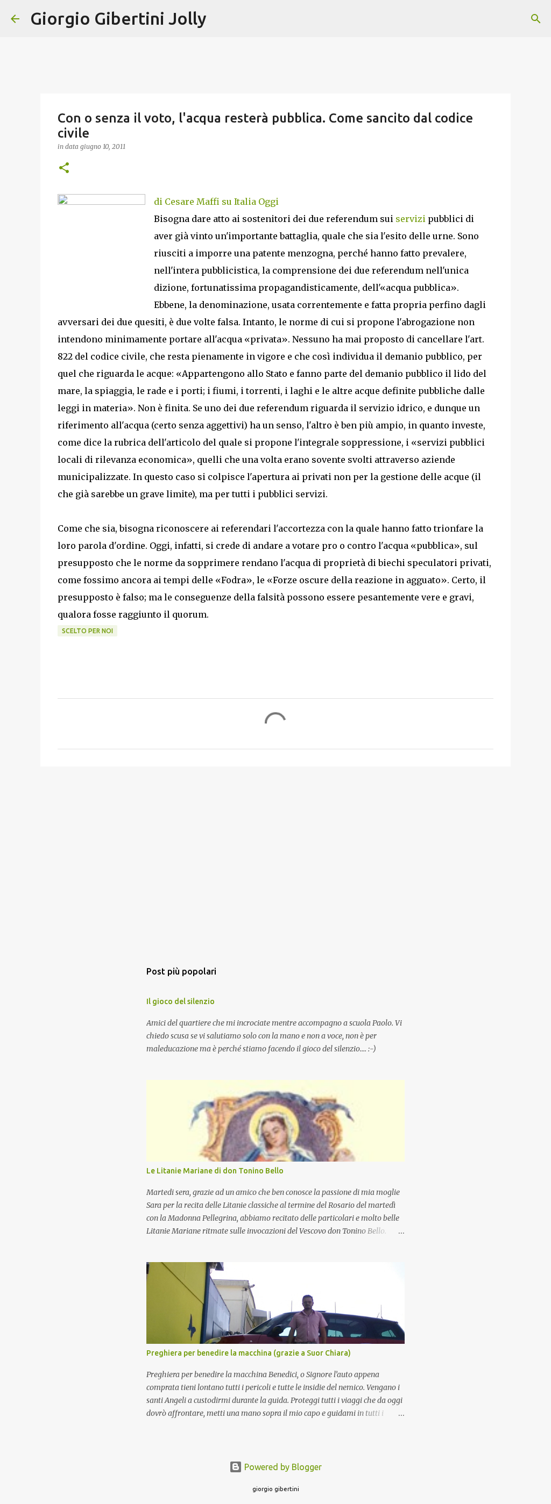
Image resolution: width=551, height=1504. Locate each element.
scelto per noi (87, 630)
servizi (410, 218)
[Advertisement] (275, 858)
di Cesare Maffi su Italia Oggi (216, 201)
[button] (64, 168)
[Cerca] (221, 19)
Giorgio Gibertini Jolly (118, 18)
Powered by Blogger (282, 1467)
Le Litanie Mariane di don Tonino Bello (215, 1170)
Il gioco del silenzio (180, 1001)
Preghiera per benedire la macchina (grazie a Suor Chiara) (248, 1353)
